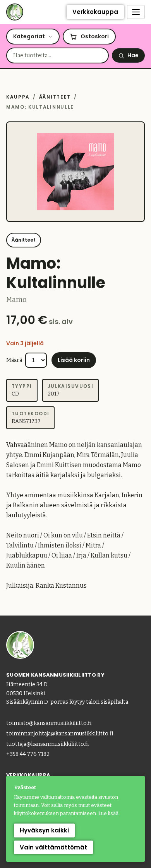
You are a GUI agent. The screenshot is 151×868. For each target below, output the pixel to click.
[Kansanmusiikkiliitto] (14, 11)
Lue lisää (108, 813)
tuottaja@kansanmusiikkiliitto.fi (47, 744)
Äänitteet (55, 97)
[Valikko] (136, 12)
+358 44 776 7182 (28, 754)
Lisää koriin (74, 360)
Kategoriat (29, 36)
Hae (133, 55)
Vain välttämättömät (53, 847)
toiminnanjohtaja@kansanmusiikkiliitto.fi (59, 733)
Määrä (14, 360)
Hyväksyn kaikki (44, 830)
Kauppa (18, 97)
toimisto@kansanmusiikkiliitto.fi (48, 723)
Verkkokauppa (95, 12)
